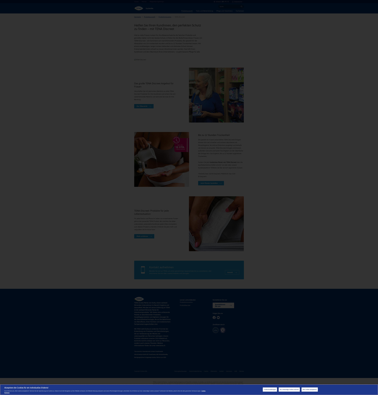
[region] (189, 389)
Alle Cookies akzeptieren (310, 389)
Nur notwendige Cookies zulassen (289, 389)
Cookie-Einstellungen (270, 389)
